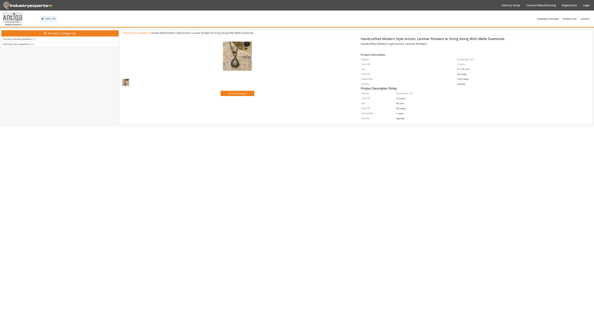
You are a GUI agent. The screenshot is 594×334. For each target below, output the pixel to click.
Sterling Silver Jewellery (18, 44)
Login (586, 5)
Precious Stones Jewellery (19, 39)
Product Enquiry (237, 93)
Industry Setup (511, 5)
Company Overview (548, 18)
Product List (570, 18)
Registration (569, 5)
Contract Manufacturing (541, 5)
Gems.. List (50, 18)
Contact (585, 18)
